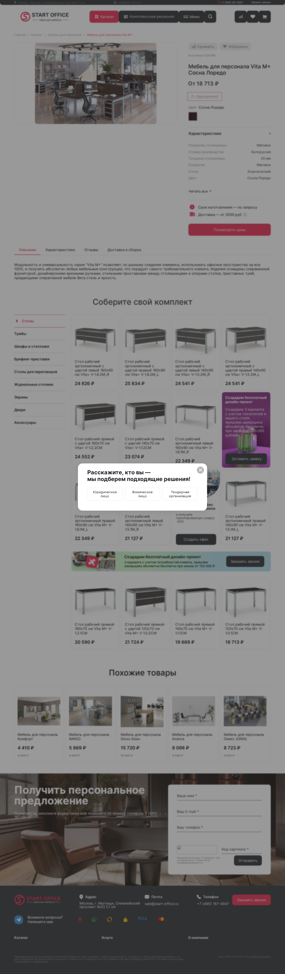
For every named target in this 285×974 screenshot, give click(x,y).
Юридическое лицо (105, 494)
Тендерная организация (180, 494)
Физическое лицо (142, 494)
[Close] (200, 470)
